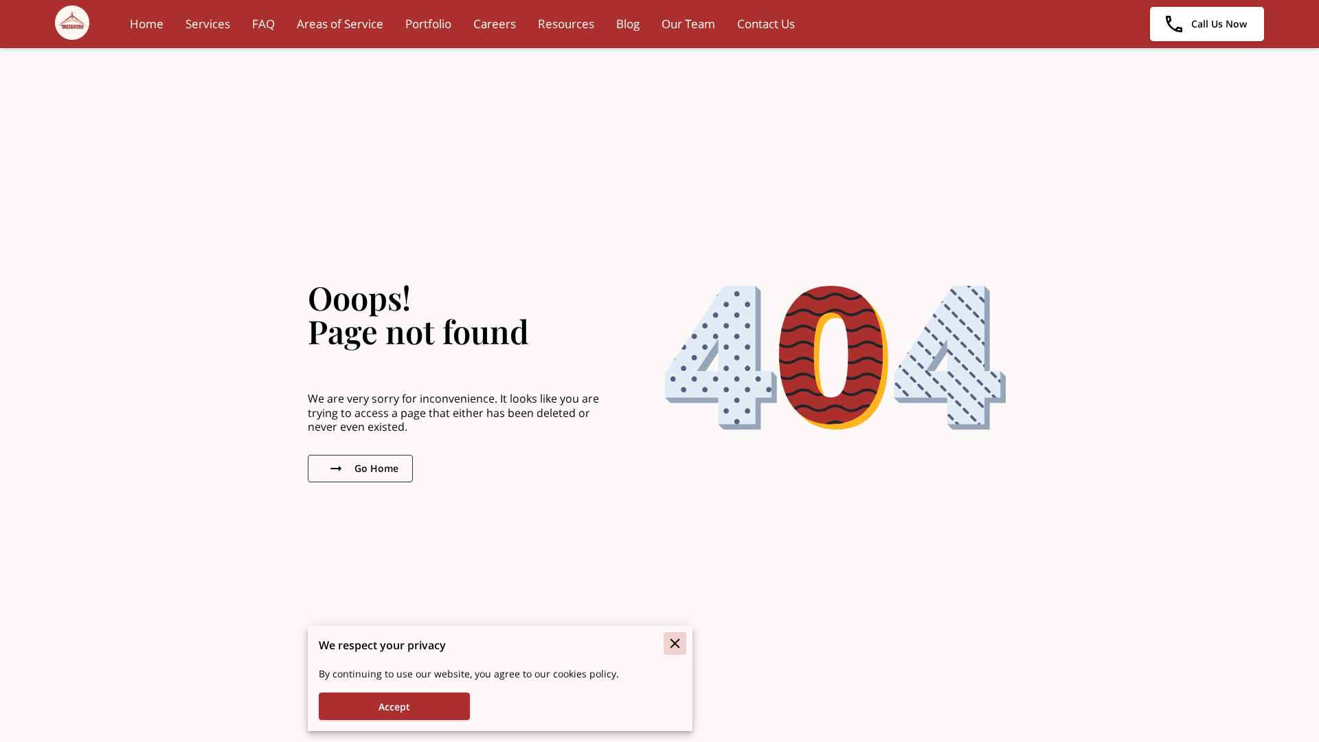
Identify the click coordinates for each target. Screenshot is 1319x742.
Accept (394, 706)
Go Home (376, 468)
